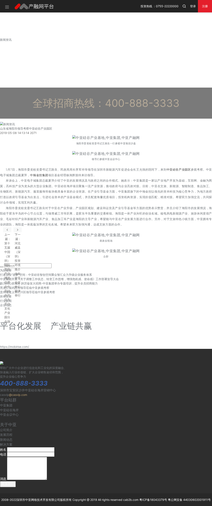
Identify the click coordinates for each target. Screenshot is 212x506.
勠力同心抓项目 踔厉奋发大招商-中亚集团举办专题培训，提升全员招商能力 (49, 283)
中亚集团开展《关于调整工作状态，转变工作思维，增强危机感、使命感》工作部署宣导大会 (59, 279)
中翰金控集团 (39, 175)
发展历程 (6, 435)
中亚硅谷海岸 (9, 410)
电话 (3, 454)
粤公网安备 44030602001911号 (189, 499)
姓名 (3, 450)
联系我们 (8, 484)
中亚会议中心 (9, 415)
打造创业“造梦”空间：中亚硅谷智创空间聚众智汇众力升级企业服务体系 (46, 274)
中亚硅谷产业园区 (179, 169)
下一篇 (17, 229)
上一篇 (7, 229)
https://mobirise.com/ (14, 346)
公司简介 (6, 430)
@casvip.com (18, 394)
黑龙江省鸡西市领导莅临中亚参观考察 (24, 287)
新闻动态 (6, 440)
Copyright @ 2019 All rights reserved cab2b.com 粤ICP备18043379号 (119, 499)
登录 (193, 6)
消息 (3, 479)
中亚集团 (6, 405)
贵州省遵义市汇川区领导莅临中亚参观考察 (27, 292)
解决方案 (6, 444)
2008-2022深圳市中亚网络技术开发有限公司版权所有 (36, 499)
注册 (205, 6)
